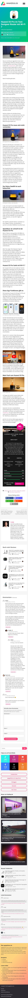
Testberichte (19, 490)
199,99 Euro (6, 412)
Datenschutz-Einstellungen (6, 996)
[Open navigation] (24, 3)
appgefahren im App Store (14, 778)
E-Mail (5, 733)
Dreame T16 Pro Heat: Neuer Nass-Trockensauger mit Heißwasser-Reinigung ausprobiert (15, 880)
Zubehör (23, 490)
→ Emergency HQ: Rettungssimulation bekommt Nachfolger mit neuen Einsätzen (13, 904)
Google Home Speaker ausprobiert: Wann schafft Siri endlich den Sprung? (15, 876)
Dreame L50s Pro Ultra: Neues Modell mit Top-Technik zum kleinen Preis (21, 513)
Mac (10, 490)
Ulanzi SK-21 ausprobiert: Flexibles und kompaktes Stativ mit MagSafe (15, 871)
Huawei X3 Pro (11, 65)
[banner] (9, 4)
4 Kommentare (16, 562)
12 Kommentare (16, 579)
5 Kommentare (11, 34)
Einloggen (13, 782)
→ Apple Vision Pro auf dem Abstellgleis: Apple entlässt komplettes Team (13, 921)
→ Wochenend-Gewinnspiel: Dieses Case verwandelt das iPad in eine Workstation (12, 929)
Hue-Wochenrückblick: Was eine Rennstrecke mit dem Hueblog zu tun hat (13, 838)
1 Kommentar (16, 554)
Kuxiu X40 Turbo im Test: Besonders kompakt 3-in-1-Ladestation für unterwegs (15, 889)
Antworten (8, 627)
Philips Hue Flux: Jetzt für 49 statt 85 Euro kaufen (13, 861)
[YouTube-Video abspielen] (14, 356)
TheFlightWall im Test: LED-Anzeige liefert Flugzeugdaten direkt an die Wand (16, 885)
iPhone (5, 490)
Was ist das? (17, 37)
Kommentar (7, 713)
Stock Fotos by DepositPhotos (7, 994)
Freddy (4, 34)
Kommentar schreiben (16, 571)
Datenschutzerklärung (7, 962)
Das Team (14, 789)
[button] (10, 498)
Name (5, 728)
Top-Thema (14, 490)
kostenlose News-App (15, 953)
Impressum (4, 961)
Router (12, 492)
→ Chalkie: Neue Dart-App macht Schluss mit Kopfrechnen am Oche (12, 913)
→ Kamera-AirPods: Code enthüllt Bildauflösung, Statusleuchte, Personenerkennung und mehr (11, 937)
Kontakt (14, 786)
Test (10, 492)
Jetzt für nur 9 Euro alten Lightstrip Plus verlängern (11, 814)
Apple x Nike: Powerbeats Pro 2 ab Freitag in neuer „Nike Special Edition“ (7, 513)
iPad (8, 490)
